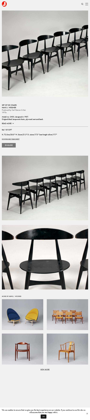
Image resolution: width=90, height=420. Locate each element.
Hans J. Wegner (9, 107)
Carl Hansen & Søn (19, 110)
